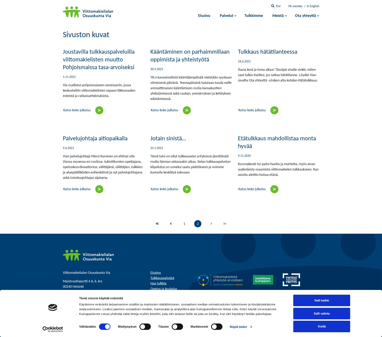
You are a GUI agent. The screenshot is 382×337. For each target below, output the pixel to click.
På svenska (295, 6)
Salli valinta (322, 313)
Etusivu (204, 16)
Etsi (278, 6)
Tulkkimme (254, 16)
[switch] (145, 326)
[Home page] (88, 255)
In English (313, 6)
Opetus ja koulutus (163, 289)
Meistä (278, 16)
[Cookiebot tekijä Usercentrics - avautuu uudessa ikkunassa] (52, 329)
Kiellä (322, 326)
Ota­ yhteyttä (305, 16)
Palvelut (226, 16)
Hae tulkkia (158, 284)
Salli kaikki (321, 300)
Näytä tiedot (238, 326)
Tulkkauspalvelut (162, 278)
